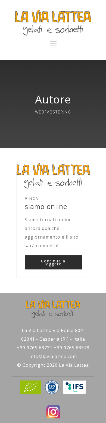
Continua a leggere (53, 262)
